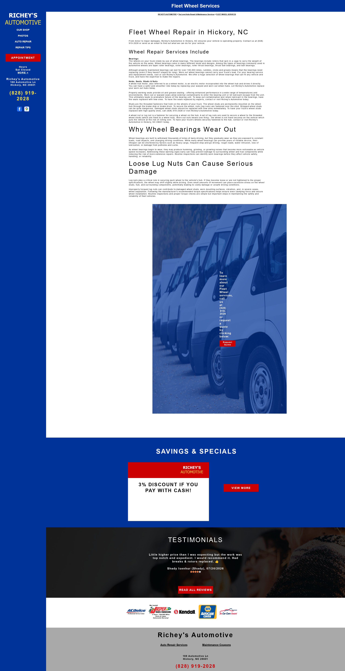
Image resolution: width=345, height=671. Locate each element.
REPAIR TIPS (23, 47)
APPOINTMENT (23, 57)
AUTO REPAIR (23, 41)
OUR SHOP (23, 30)
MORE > (23, 72)
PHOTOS (23, 35)
